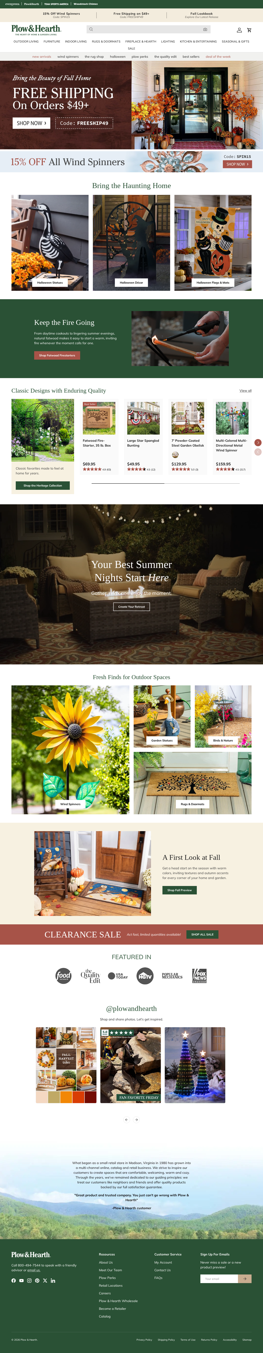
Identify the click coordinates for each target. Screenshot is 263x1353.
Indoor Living (76, 42)
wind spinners (68, 57)
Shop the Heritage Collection (43, 485)
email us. (33, 1270)
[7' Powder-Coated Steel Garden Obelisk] (188, 418)
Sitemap (247, 1339)
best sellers (191, 57)
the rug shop (94, 57)
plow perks (140, 57)
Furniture (52, 42)
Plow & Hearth (29, 1339)
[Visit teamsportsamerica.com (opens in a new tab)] (56, 4)
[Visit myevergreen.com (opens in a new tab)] (12, 4)
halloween (118, 57)
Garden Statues (162, 740)
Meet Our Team (110, 1270)
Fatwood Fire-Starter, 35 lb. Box (97, 443)
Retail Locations (111, 1285)
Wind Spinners (70, 804)
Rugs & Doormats (106, 42)
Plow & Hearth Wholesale (118, 1301)
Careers (105, 1293)
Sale (131, 49)
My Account (163, 1262)
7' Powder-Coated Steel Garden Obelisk (188, 443)
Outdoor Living (26, 42)
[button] (249, 30)
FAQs (158, 1278)
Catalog (105, 1316)
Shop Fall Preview (179, 890)
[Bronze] (175, 454)
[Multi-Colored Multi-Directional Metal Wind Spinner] (232, 418)
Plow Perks (107, 1278)
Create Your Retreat (131, 606)
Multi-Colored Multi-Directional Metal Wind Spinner (231, 445)
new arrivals (41, 57)
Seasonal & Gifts (235, 42)
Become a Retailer (112, 1309)
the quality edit (165, 57)
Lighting (168, 42)
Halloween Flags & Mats (213, 282)
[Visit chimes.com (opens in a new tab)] (85, 4)
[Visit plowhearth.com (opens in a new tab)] (31, 4)
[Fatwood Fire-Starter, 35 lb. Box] (99, 418)
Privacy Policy (144, 1339)
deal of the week (218, 57)
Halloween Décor (131, 282)
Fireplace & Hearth (140, 42)
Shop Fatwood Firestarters (57, 355)
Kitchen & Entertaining (198, 42)
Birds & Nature (223, 740)
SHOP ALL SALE (202, 934)
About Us (106, 1262)
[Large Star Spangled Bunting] (143, 418)
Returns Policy (209, 1339)
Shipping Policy (166, 1339)
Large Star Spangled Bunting (143, 443)
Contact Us (162, 1270)
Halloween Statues (50, 282)
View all (246, 390)
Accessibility (230, 1339)
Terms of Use (188, 1339)
